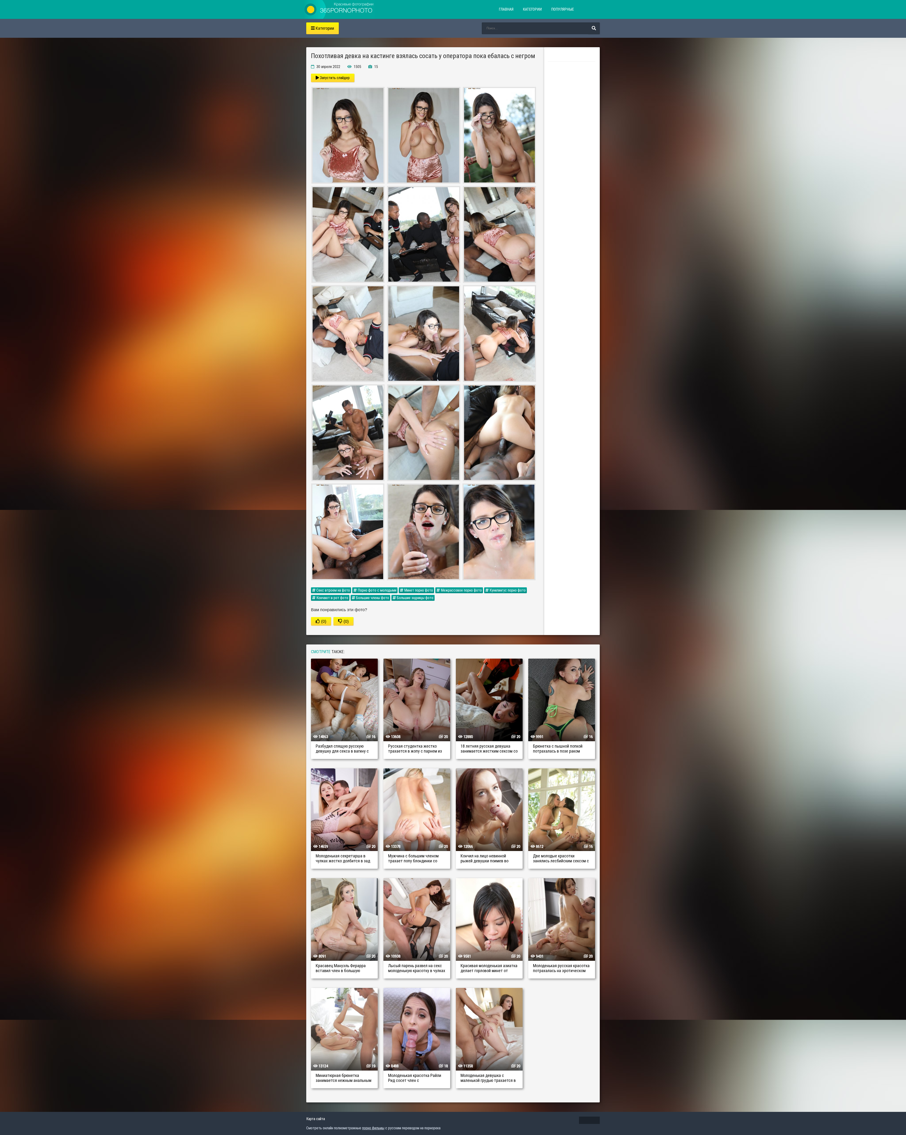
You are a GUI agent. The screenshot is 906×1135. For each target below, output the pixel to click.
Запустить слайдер (334, 78)
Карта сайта (315, 1119)
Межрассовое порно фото (461, 590)
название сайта (339, 9)
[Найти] (594, 28)
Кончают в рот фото (331, 598)
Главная (506, 9)
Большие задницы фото (414, 598)
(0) (323, 621)
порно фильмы (373, 1128)
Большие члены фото (372, 598)
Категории (532, 9)
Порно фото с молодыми (376, 590)
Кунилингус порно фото (507, 590)
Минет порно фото (418, 590)
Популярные (562, 9)
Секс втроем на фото (332, 590)
